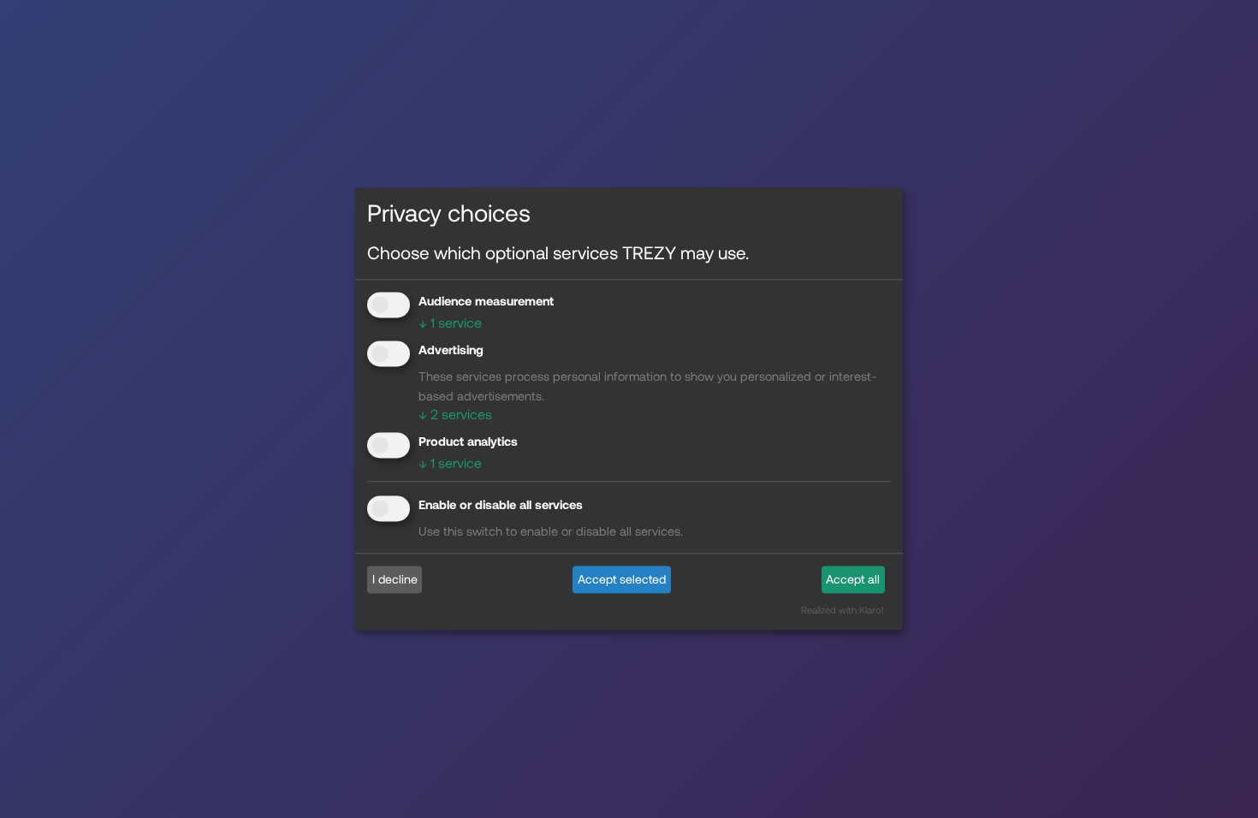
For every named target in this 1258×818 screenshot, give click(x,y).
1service (450, 322)
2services (455, 414)
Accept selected (622, 579)
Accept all (853, 579)
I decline (395, 579)
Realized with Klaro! (842, 610)
